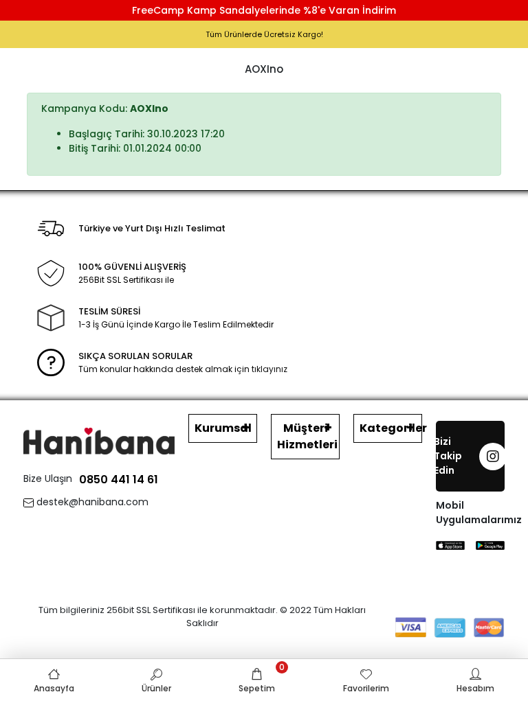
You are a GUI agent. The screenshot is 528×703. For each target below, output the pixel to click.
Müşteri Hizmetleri (307, 436)
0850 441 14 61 (118, 479)
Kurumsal (223, 428)
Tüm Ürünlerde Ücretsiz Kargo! (264, 34)
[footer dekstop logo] (99, 440)
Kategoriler (391, 428)
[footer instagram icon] (493, 456)
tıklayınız (269, 369)
